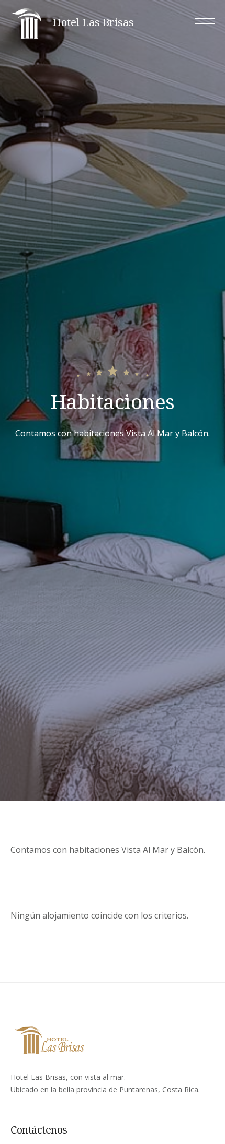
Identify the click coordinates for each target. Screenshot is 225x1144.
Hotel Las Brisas (93, 22)
